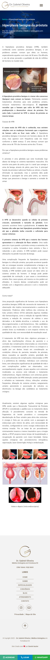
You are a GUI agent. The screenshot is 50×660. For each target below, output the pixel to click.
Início (4, 19)
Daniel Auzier (33, 646)
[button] (41, 5)
